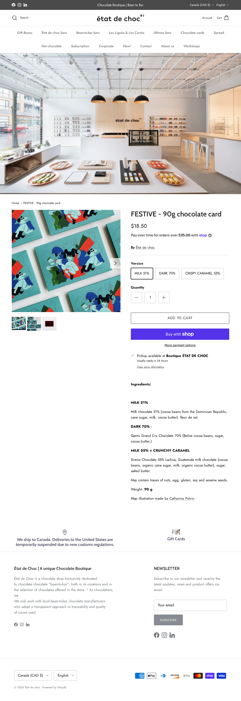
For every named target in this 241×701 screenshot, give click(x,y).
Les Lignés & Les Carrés (126, 32)
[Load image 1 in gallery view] (66, 261)
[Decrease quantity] (136, 297)
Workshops (192, 46)
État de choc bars (54, 32)
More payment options (180, 345)
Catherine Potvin (181, 498)
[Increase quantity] (163, 297)
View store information (150, 367)
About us (167, 46)
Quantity (137, 287)
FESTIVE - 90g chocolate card (41, 203)
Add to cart (180, 318)
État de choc (145, 247)
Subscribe (168, 620)
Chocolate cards (192, 32)
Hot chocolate (51, 46)
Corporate (106, 46)
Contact (146, 46)
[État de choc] (120, 18)
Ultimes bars (162, 32)
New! (127, 46)
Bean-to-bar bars (88, 32)
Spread (219, 32)
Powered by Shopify (54, 687)
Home (15, 203)
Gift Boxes (24, 32)
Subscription (80, 46)
